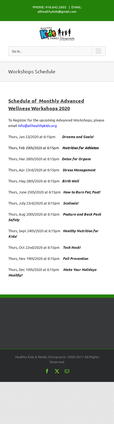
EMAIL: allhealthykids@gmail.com (60, 9)
